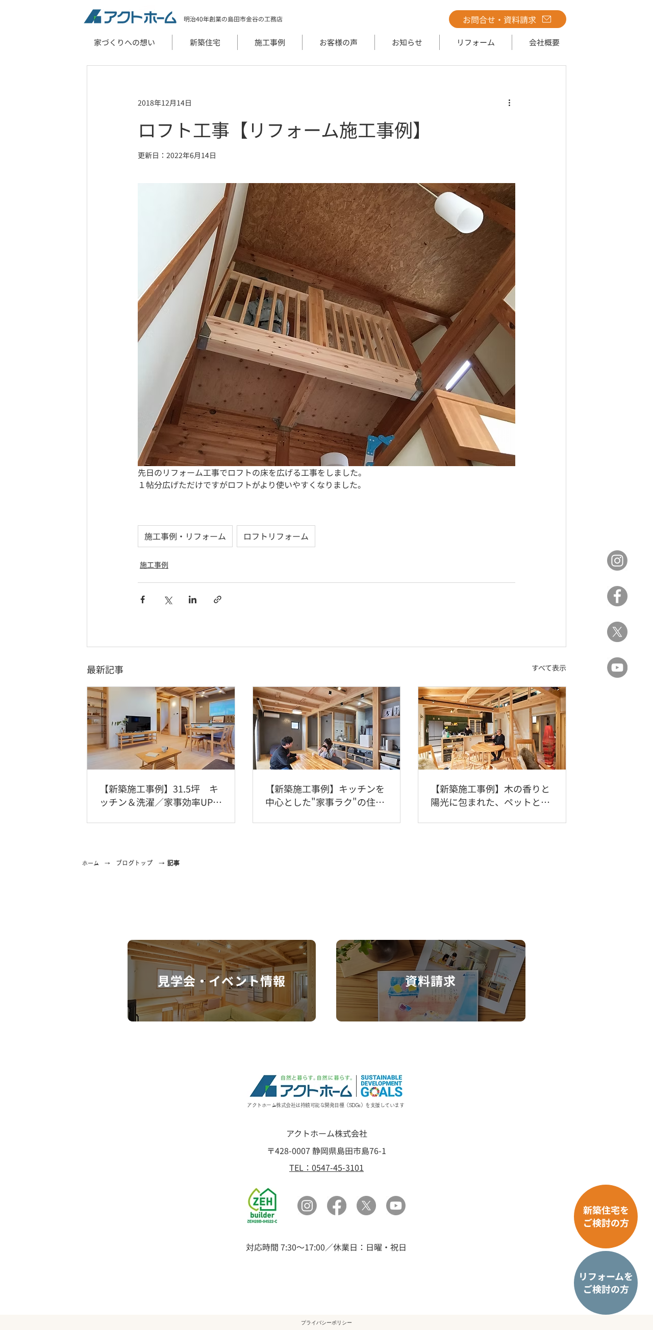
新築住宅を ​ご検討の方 (606, 1216)
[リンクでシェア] (217, 599)
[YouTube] (617, 667)
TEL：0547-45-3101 (326, 1167)
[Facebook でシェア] (142, 599)
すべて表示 (549, 667)
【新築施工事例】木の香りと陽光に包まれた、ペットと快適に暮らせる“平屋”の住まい (490, 795)
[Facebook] (617, 596)
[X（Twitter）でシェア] (167, 599)
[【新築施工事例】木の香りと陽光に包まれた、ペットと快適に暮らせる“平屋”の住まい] (492, 728)
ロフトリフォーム (276, 536)
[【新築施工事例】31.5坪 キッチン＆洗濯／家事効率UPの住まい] (161, 728)
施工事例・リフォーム (185, 536)
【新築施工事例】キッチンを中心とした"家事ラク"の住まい (325, 795)
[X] (617, 632)
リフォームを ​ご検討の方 (606, 1282)
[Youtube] (396, 1205)
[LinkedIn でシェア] (192, 599)
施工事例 (154, 564)
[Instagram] (617, 560)
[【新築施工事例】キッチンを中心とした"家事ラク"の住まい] (326, 728)
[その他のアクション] (509, 102)
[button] (204, 42)
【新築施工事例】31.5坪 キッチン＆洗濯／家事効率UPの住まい (160, 795)
